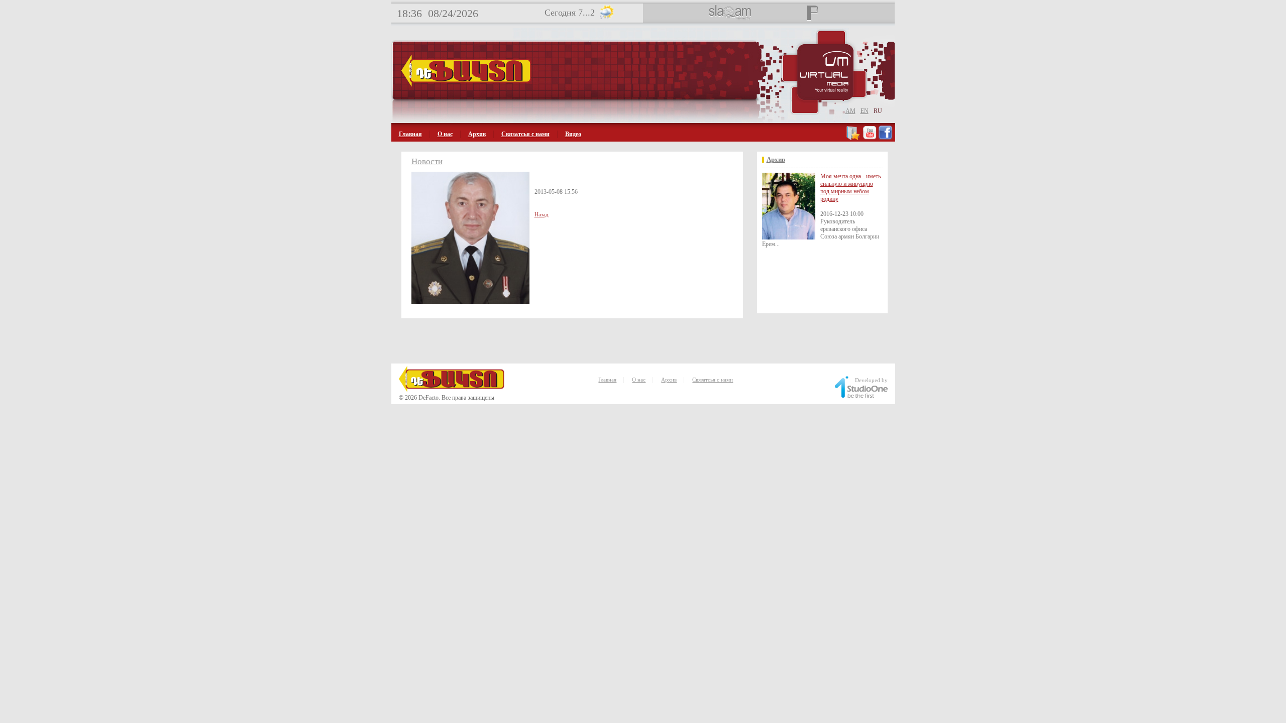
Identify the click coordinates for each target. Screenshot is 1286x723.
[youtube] (870, 138)
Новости (427, 161)
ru (878, 110)
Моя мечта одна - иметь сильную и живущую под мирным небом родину (850, 187)
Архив (477, 134)
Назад (541, 214)
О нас (445, 134)
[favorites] (853, 138)
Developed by (871, 380)
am (850, 110)
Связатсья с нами (525, 134)
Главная (410, 134)
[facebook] (885, 138)
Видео (573, 134)
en (865, 110)
